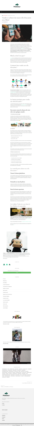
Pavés (27, 373)
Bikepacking (5, 280)
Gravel (19, 371)
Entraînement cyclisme (5, 371)
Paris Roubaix (23, 373)
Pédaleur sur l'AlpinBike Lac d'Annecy (7, 386)
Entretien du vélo (5, 292)
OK (21, 425)
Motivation (3, 373)
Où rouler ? (10, 373)
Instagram (23, 221)
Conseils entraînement (6, 284)
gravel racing (10, 372)
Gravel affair (23, 371)
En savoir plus (18, 425)
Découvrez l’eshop (5, 343)
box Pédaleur (29, 218)
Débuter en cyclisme (6, 288)
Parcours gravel (15, 373)
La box (3, 403)
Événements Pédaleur (6, 296)
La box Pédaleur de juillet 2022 (27, 383)
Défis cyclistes (5, 290)
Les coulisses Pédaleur (6, 300)
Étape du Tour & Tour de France (7, 294)
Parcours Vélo (19, 373)
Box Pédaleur (5, 15)
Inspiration (14, 372)
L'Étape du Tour (24, 372)
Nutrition (7, 373)
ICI (13, 224)
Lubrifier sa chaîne (29, 372)
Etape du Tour (16, 371)
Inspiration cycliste (11, 15)
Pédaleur (4, 253)
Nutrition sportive (5, 302)
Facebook (26, 221)
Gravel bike (26, 371)
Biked (22, 48)
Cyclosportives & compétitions (7, 286)
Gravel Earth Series (4, 372)
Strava (3, 418)
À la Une (4, 278)
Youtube (30, 221)
